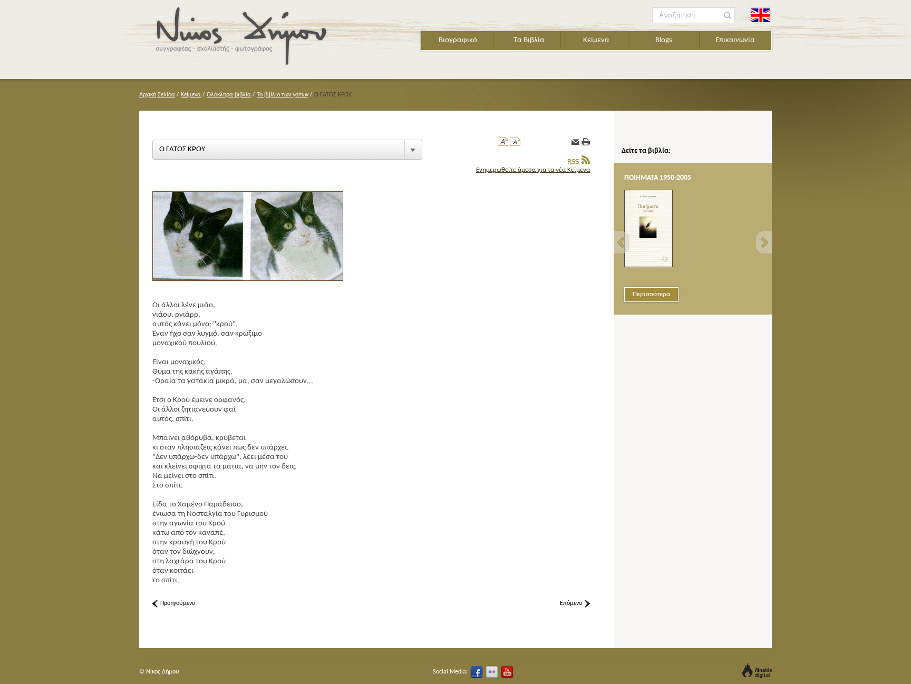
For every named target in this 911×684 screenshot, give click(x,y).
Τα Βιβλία (529, 40)
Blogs (663, 40)
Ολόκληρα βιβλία (229, 95)
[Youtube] (507, 672)
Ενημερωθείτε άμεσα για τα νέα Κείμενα (533, 170)
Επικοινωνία (735, 40)
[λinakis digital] (757, 670)
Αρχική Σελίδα (157, 95)
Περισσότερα (651, 294)
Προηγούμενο (177, 603)
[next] (764, 242)
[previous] (621, 242)
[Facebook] (476, 672)
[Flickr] (492, 672)
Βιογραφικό (458, 40)
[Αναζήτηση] (728, 15)
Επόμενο (571, 603)
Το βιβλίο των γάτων (282, 95)
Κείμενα (596, 40)
